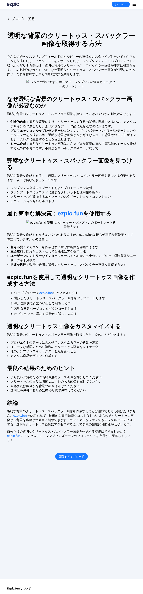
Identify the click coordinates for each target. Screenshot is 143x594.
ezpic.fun (70, 213)
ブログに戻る (23, 18)
